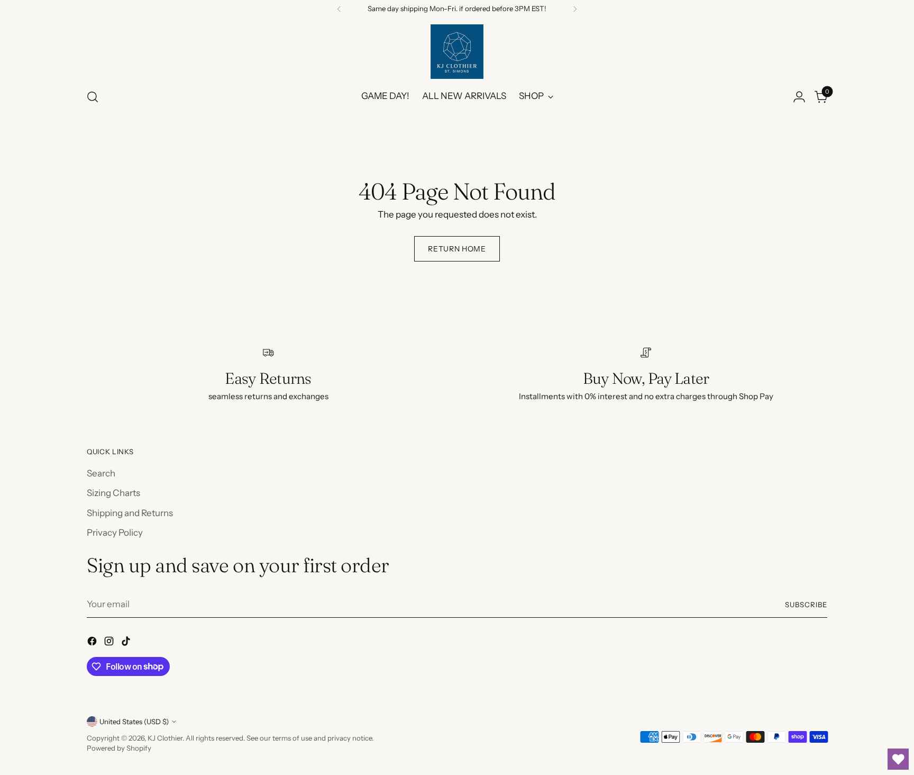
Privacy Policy (115, 532)
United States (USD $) (134, 721)
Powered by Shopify (119, 748)
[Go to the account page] (799, 96)
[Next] (575, 9)
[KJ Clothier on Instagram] (110, 643)
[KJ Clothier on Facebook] (93, 643)
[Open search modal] (92, 96)
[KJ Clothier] (457, 51)
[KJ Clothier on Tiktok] (127, 643)
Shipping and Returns (130, 513)
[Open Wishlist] (898, 759)
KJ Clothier (165, 738)
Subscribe (806, 604)
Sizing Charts (113, 493)
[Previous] (339, 9)
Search (101, 473)
